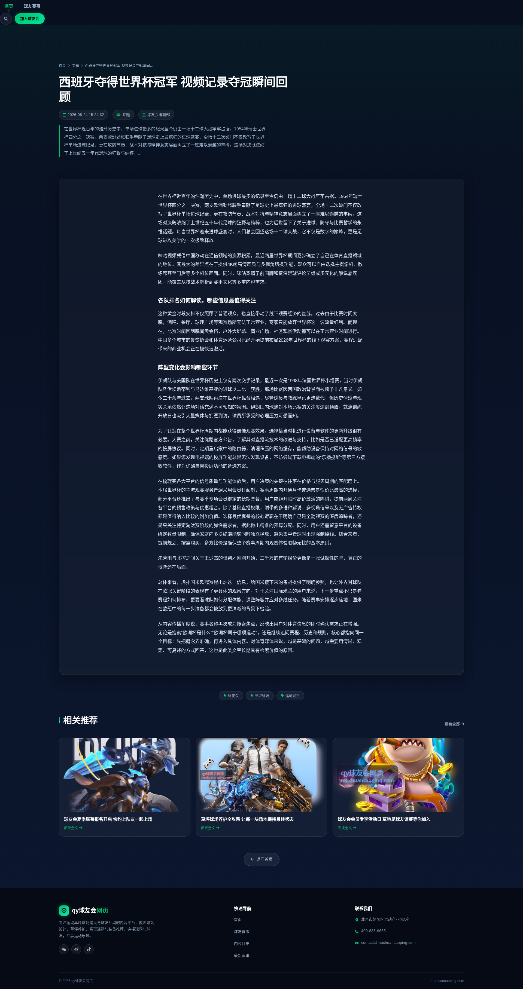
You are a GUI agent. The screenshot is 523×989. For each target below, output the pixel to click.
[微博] (76, 949)
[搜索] (6, 19)
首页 (9, 6)
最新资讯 (241, 955)
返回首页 (264, 859)
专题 (75, 65)
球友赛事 (32, 6)
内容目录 (241, 943)
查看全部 (453, 724)
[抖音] (89, 949)
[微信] (64, 949)
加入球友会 (29, 18)
